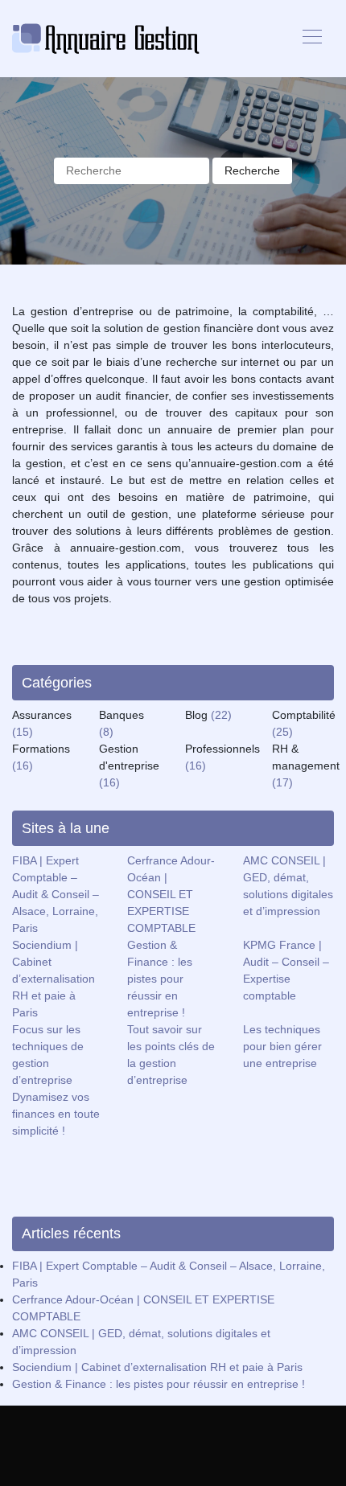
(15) (22, 731)
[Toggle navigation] (311, 39)
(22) (221, 714)
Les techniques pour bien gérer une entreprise (282, 1046)
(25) (282, 731)
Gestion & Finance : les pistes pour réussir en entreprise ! (159, 978)
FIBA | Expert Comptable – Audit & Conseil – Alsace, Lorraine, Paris (55, 894)
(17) (282, 782)
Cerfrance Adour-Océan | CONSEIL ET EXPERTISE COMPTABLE (171, 894)
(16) (22, 765)
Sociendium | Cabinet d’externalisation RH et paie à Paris (53, 978)
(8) (106, 731)
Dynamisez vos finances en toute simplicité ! (56, 1113)
